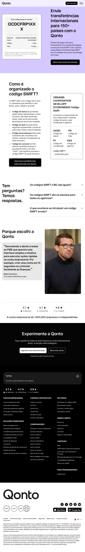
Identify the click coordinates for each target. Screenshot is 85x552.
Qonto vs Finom (35, 444)
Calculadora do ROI (63, 411)
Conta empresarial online (11, 402)
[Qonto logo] (6, 3)
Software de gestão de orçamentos (15, 447)
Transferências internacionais (13, 431)
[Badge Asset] (62, 504)
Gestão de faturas (9, 450)
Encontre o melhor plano (65, 408)
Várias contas (7, 415)
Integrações (61, 474)
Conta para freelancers (11, 405)
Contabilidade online (10, 438)
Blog (58, 445)
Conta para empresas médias (13, 411)
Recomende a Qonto (64, 405)
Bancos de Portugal (36, 453)
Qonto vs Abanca (36, 450)
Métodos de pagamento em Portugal (69, 457)
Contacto (60, 428)
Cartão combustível (36, 418)
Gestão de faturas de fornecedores (15, 453)
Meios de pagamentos (10, 425)
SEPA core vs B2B (63, 463)
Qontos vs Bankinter (37, 441)
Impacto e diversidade (64, 435)
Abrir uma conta (71, 3)
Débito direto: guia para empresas (68, 448)
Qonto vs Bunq (35, 447)
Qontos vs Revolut (36, 431)
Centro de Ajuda (62, 425)
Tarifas (9, 376)
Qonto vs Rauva (35, 435)
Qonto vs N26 (34, 438)
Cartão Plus (34, 411)
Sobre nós (60, 422)
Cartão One (34, 408)
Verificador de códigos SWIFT (67, 402)
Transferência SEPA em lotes (13, 435)
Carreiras (60, 431)
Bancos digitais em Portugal (39, 456)
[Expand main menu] (81, 3)
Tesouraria (7, 444)
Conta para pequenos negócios (13, 408)
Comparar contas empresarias (40, 428)
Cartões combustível (37, 459)
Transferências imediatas (11, 428)
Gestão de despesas (10, 441)
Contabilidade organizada (65, 460)
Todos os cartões (36, 402)
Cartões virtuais (35, 415)
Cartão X (33, 405)
